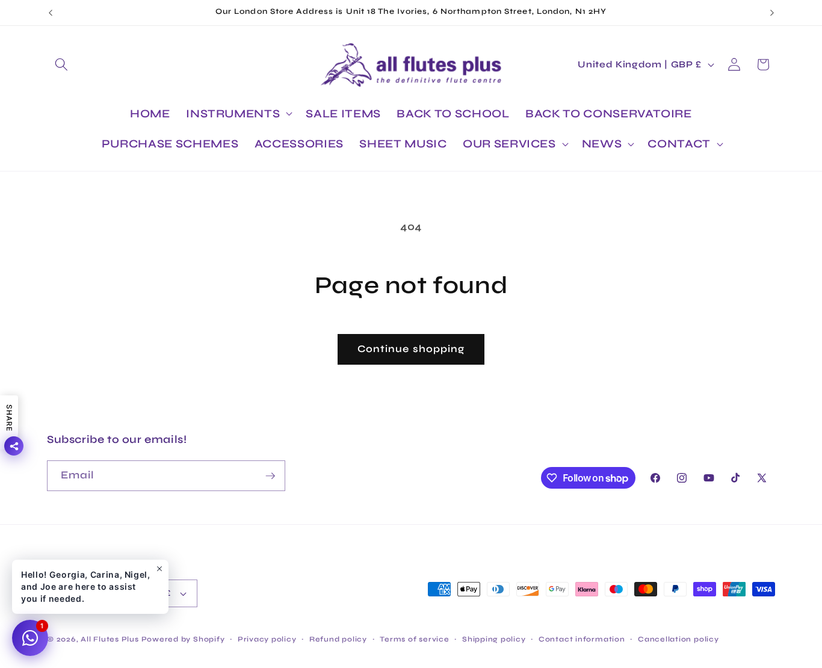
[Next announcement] (772, 12)
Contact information (582, 639)
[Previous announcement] (50, 12)
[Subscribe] (270, 476)
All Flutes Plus (110, 639)
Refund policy (338, 639)
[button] (61, 64)
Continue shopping (411, 349)
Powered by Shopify (183, 639)
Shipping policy (494, 639)
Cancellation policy (678, 639)
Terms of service (414, 639)
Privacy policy (267, 639)
